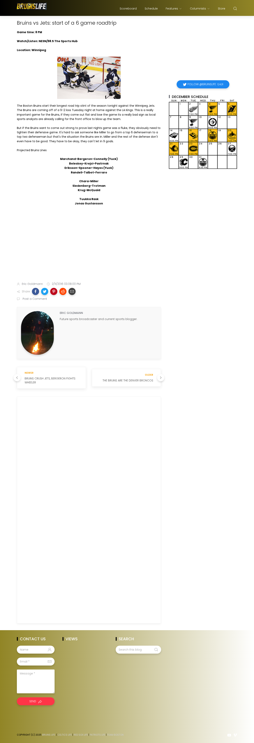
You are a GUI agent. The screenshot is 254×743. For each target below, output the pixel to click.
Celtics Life (65, 734)
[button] (35, 291)
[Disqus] (89, 457)
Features (172, 9)
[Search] (235, 9)
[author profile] (37, 333)
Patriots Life (97, 734)
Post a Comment (34, 299)
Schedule (151, 9)
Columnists (198, 9)
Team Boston (115, 734)
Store (221, 9)
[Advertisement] (89, 247)
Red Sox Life (81, 734)
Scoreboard (128, 9)
